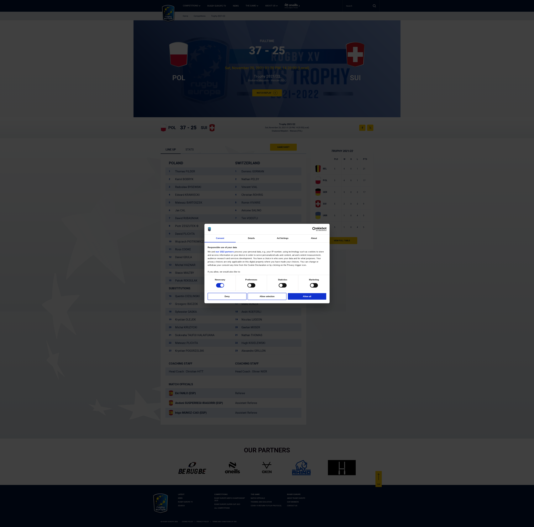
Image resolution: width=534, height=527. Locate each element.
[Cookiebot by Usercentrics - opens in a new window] (314, 229)
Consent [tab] (220, 238)
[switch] (251, 285)
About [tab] (314, 238)
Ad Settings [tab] (282, 238)
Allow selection (267, 296)
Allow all (307, 296)
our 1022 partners (225, 252)
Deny (227, 296)
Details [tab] (251, 238)
